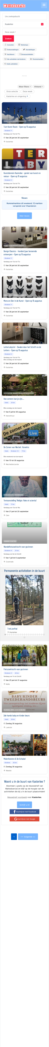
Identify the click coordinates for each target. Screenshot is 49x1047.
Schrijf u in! (24, 805)
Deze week (9, 32)
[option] (24, 605)
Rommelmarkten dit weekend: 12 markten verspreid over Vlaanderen (24, 204)
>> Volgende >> (28, 837)
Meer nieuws (24, 216)
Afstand (37, 87)
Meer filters (24, 87)
